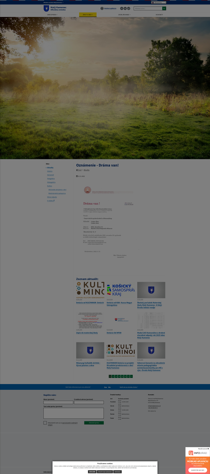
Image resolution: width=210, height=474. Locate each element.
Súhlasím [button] (92, 471)
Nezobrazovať (203, 449)
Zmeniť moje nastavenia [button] (105, 471)
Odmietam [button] (117, 471)
